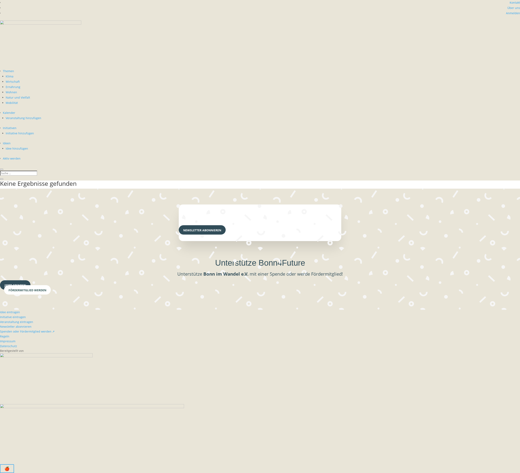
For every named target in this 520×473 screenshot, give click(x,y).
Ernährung (13, 87)
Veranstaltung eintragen (16, 322)
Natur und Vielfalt (18, 97)
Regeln (4, 336)
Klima (9, 76)
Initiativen (9, 128)
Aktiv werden (12, 158)
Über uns (513, 8)
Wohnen (11, 92)
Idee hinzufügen (17, 148)
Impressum (7, 341)
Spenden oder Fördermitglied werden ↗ (27, 331)
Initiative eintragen (13, 317)
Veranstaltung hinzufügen (23, 118)
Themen (8, 71)
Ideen (7, 143)
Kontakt (515, 2)
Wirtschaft (13, 82)
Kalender (9, 113)
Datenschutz (8, 346)
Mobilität (12, 103)
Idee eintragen (10, 312)
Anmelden (513, 13)
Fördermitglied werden (27, 290)
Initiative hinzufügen (20, 133)
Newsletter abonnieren (202, 230)
